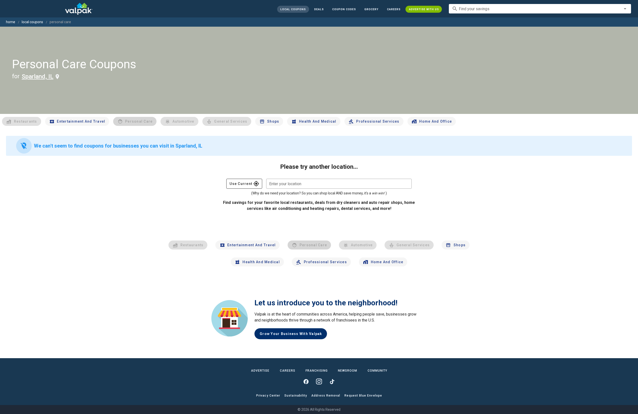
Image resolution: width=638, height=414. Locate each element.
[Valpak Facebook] (306, 381)
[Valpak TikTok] (331, 381)
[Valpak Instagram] (319, 381)
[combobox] (540, 8)
